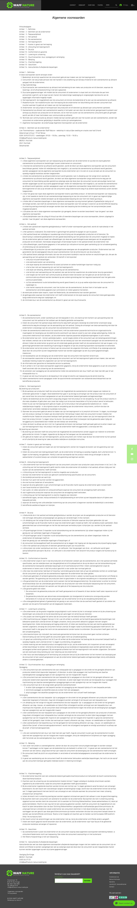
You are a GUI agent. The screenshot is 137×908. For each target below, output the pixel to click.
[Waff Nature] (131, 449)
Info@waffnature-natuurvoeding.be (33, 138)
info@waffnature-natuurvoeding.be (33, 862)
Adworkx (18, 900)
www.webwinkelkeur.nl (101, 801)
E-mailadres (59, 877)
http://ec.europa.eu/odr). (32, 817)
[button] (133, 5)
